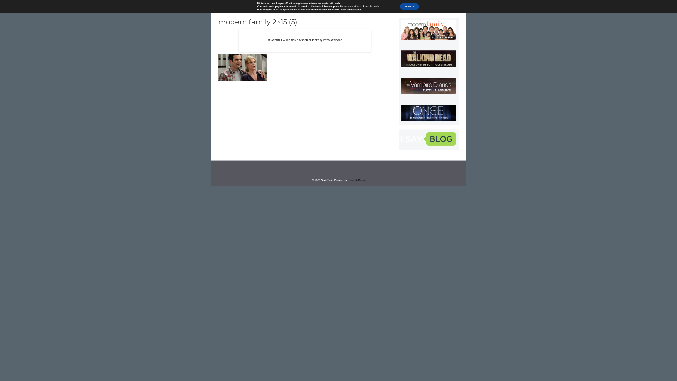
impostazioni (354, 9)
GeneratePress (356, 180)
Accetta (409, 6)
